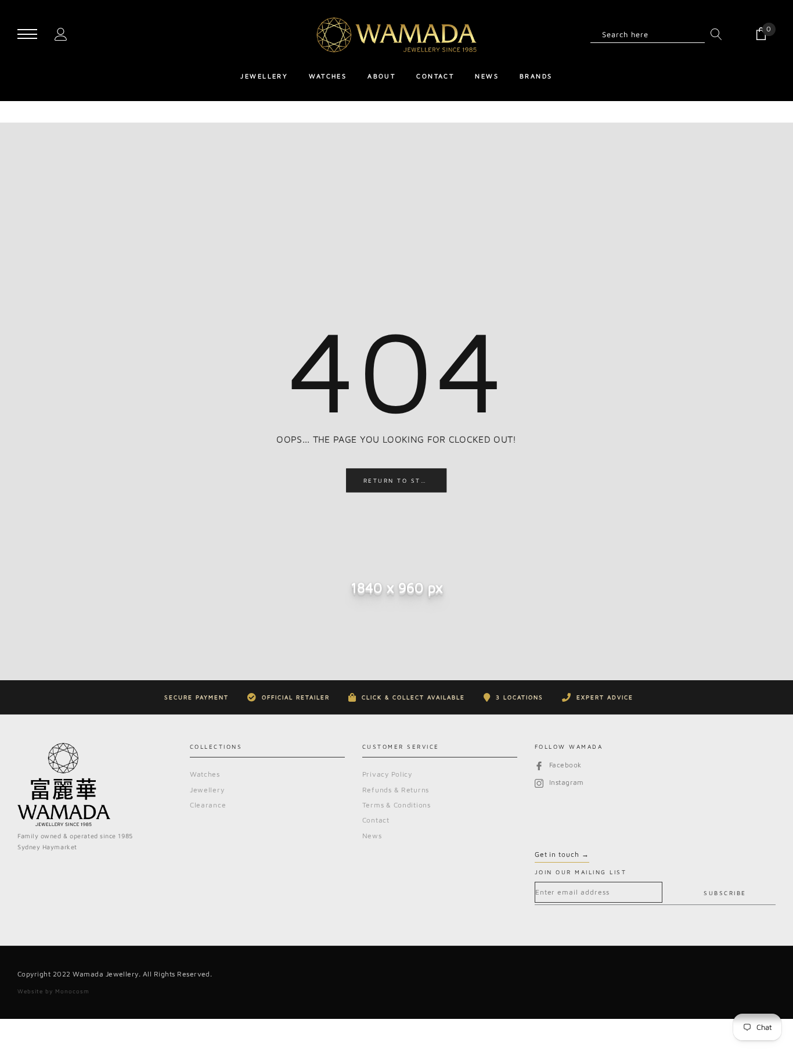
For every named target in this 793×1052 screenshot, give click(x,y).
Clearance (208, 804)
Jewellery (207, 789)
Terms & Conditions (396, 804)
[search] (713, 34)
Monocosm (72, 991)
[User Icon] (61, 33)
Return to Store (400, 480)
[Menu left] (27, 34)
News (372, 835)
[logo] (396, 34)
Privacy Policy (387, 774)
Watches (205, 774)
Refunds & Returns (395, 789)
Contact (376, 820)
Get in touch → (562, 854)
